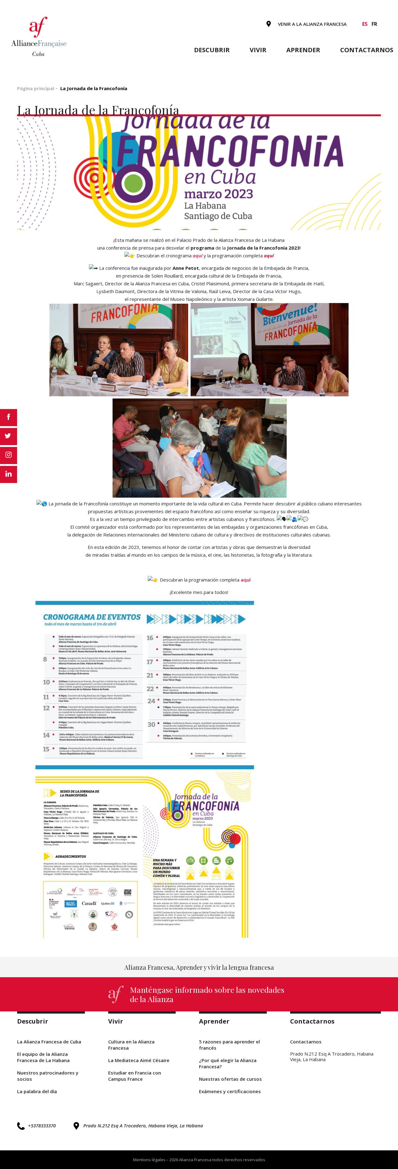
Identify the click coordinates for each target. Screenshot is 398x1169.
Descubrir (212, 50)
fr (374, 24)
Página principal (35, 88)
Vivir (258, 50)
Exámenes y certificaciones (230, 1091)
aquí (197, 255)
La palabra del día (37, 1091)
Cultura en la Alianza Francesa (131, 1044)
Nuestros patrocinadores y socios (47, 1076)
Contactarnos (366, 50)
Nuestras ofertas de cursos (230, 1079)
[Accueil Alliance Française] (39, 35)
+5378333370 (42, 1125)
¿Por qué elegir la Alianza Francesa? (228, 1063)
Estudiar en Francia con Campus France (134, 1076)
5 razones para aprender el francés (229, 1044)
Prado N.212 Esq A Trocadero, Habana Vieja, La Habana (143, 1125)
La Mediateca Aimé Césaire (138, 1060)
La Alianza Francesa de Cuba (49, 1041)
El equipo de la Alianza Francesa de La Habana (43, 1057)
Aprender (303, 50)
